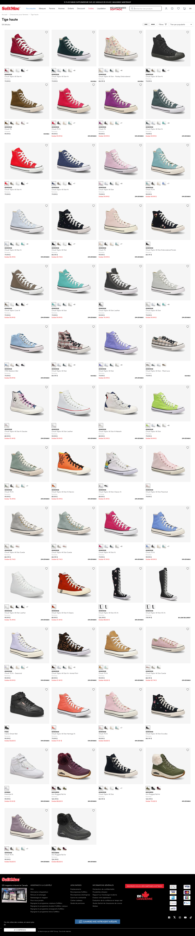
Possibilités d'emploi (100, 892)
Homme (61, 8)
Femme (52, 8)
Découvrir (81, 8)
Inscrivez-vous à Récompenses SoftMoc (144, 886)
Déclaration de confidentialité (103, 889)
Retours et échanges (38, 895)
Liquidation (101, 8)
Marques (42, 8)
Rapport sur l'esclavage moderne (105, 895)
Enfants (71, 8)
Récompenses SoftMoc (78, 892)
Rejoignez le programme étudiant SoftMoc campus (49, 906)
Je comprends (20, 930)
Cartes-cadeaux (76, 900)
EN (190, 8)
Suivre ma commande (78, 898)
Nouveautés (31, 8)
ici (5, 924)
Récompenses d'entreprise (80, 895)
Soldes (91, 8)
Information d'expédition (39, 892)
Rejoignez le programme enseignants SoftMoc (47, 909)
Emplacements (75, 889)
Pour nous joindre (36, 900)
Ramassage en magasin (39, 898)
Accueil (4, 14)
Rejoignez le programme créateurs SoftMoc (46, 903)
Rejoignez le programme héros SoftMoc (44, 912)
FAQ (32, 889)
